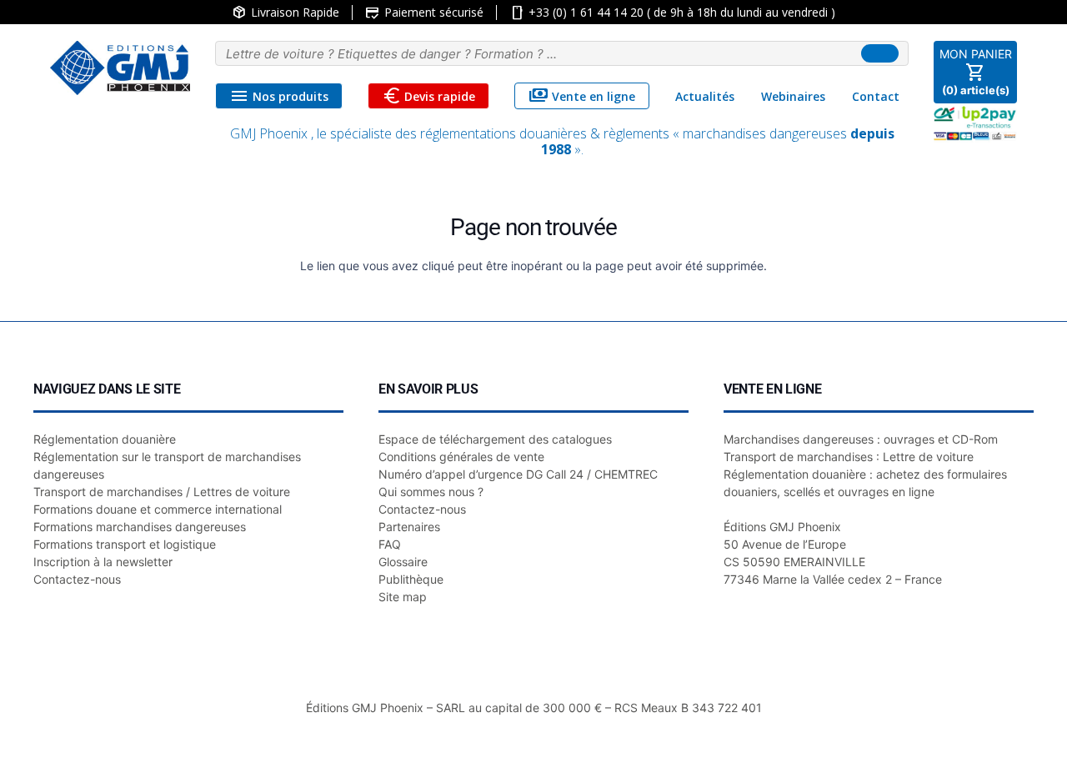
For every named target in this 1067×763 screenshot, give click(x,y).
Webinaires (793, 96)
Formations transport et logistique (124, 544)
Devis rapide (429, 96)
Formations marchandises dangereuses (139, 527)
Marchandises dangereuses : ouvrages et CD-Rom (861, 439)
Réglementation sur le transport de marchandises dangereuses (167, 465)
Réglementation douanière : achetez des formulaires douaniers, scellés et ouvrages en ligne (865, 483)
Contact (875, 96)
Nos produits (278, 96)
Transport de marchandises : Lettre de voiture (849, 456)
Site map (402, 597)
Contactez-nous (77, 579)
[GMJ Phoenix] (120, 68)
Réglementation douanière (104, 439)
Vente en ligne (581, 96)
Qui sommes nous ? (430, 491)
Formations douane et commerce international (157, 509)
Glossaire (403, 562)
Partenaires (409, 527)
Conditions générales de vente (461, 456)
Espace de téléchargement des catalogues (495, 439)
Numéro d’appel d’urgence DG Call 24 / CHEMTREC (518, 474)
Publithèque (410, 579)
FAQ (389, 544)
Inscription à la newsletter (103, 562)
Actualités (704, 96)
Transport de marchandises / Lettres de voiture (161, 491)
